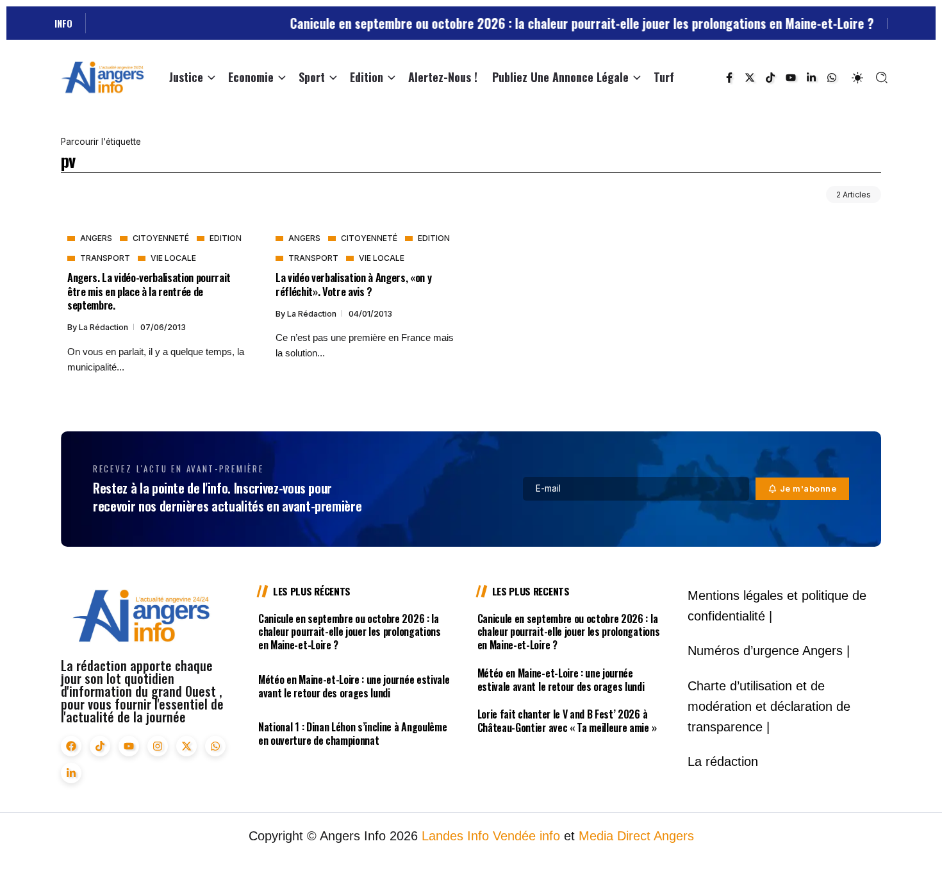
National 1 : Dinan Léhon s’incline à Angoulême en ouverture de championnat (352, 733)
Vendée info (526, 836)
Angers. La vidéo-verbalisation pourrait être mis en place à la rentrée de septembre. (149, 291)
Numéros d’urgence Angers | (769, 651)
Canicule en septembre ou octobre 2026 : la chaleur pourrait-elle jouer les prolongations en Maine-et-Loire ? (619, 23)
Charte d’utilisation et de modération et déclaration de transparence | (769, 706)
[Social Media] (729, 78)
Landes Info (455, 836)
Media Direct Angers (636, 836)
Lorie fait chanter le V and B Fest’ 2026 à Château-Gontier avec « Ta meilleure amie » (567, 720)
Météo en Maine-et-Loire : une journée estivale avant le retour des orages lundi (353, 686)
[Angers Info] (102, 77)
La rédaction (104, 327)
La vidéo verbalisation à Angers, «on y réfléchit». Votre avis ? (353, 284)
